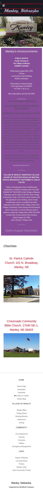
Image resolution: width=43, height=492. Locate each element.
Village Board (21, 413)
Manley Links (21, 467)
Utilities (21, 443)
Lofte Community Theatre (21, 470)
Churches (21, 440)
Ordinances (21, 419)
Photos (21, 464)
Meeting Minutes (21, 416)
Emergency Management (21, 446)
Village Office (22, 410)
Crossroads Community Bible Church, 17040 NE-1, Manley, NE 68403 (22, 325)
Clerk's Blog (21, 399)
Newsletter (21, 389)
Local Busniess (21, 461)
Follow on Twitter (22, 396)
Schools (21, 437)
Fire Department (22, 434)
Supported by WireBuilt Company (21, 487)
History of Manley (21, 458)
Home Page (21, 386)
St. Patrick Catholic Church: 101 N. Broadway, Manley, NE (21, 263)
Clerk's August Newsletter (21, 230)
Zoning (21, 423)
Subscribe (21, 392)
